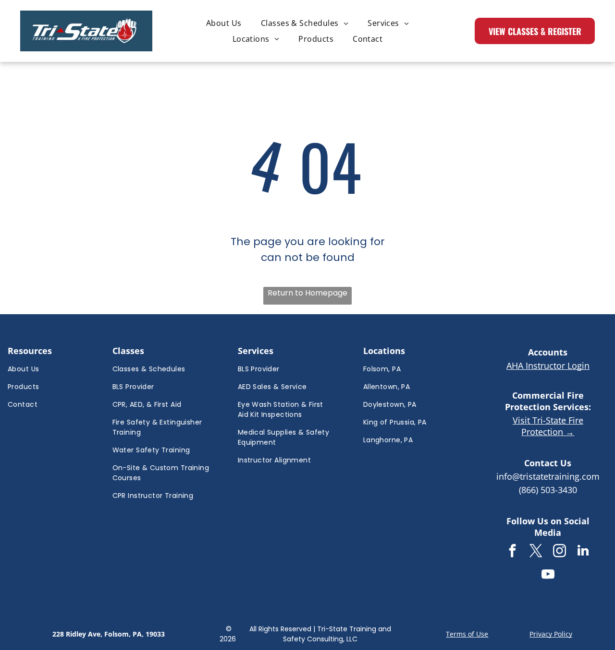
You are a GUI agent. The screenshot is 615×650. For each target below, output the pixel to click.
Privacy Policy (550, 633)
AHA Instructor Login (548, 365)
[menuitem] (224, 23)
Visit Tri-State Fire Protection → (548, 425)
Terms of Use (467, 633)
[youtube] (547, 575)
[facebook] (512, 552)
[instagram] (559, 552)
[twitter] (536, 552)
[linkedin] (583, 552)
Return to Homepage (307, 292)
